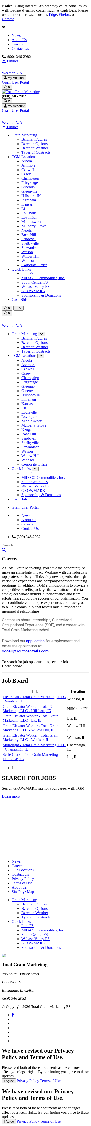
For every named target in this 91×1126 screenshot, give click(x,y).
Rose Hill (28, 235)
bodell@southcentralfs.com (25, 651)
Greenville (29, 191)
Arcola (26, 161)
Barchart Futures (34, 139)
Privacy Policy (23, 879)
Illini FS (27, 274)
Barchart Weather (34, 148)
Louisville (29, 213)
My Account (16, 78)
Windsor (27, 261)
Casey (26, 174)
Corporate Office (34, 265)
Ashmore (28, 165)
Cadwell (27, 170)
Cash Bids (19, 299)
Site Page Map (23, 892)
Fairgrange (29, 183)
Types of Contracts (35, 152)
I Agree (9, 1081)
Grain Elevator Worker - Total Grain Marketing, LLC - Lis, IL (30, 718)
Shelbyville (30, 243)
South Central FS (34, 282)
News (16, 35)
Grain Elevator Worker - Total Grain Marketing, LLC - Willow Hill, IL (30, 728)
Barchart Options (34, 144)
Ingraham (28, 200)
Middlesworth (32, 222)
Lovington (29, 217)
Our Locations (23, 870)
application (35, 641)
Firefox (64, 15)
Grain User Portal (15, 82)
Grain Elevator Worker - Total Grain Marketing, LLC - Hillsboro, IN (30, 708)
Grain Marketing (24, 135)
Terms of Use (22, 883)
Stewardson (30, 248)
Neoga (26, 230)
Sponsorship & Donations (41, 295)
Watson (27, 252)
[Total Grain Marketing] (21, 92)
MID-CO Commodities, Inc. (43, 278)
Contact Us (20, 48)
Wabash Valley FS (35, 287)
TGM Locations (24, 157)
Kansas (27, 204)
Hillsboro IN (31, 196)
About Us (19, 40)
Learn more (11, 796)
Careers (17, 44)
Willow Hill (30, 256)
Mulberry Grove (33, 226)
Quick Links (21, 269)
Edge (53, 15)
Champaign (30, 178)
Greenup (28, 187)
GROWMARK (33, 291)
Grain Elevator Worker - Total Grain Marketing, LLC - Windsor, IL (30, 737)
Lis (23, 209)
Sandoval (28, 239)
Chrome (8, 19)
